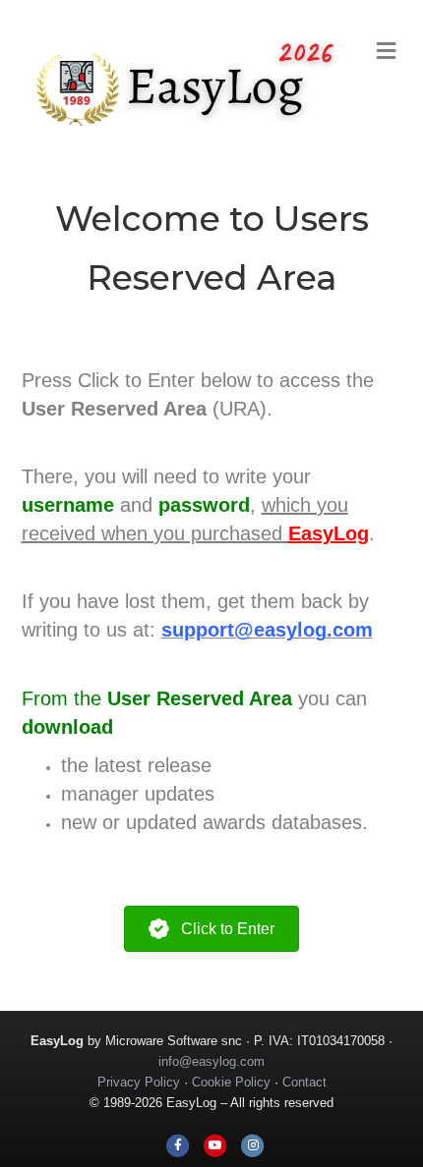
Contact (304, 1082)
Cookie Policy (231, 1082)
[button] (211, 929)
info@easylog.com (211, 1061)
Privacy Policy (138, 1082)
